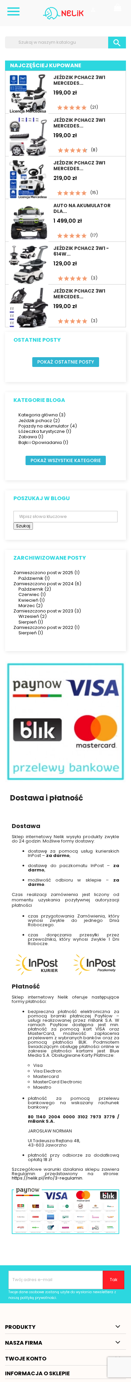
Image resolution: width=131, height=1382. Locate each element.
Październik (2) (34, 589)
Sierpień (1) (30, 622)
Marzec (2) (30, 605)
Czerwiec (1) (32, 594)
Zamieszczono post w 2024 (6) (47, 584)
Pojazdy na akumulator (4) (47, 426)
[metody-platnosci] (65, 721)
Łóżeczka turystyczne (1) (44, 431)
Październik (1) (34, 578)
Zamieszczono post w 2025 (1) (46, 572)
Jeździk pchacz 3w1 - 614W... (81, 251)
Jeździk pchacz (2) (39, 420)
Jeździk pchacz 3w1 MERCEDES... (79, 123)
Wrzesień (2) (32, 616)
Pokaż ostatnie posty (65, 362)
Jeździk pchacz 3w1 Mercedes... (79, 80)
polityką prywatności (38, 1297)
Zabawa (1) (30, 437)
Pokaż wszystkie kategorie (66, 460)
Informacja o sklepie (37, 1373)
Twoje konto (25, 1358)
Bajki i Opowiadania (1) (43, 442)
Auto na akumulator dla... (82, 208)
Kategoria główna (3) (42, 415)
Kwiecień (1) (31, 600)
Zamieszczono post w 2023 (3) (47, 611)
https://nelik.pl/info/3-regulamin (47, 1178)
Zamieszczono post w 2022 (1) (46, 627)
